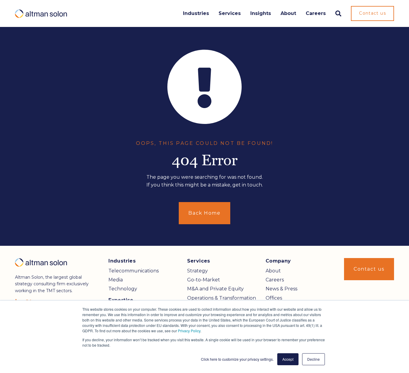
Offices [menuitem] (274, 298)
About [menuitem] (273, 271)
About (288, 13)
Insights (260, 13)
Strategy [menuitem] (197, 271)
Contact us (372, 13)
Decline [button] (313, 359)
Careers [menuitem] (275, 280)
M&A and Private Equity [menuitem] (215, 289)
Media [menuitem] (115, 280)
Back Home (204, 213)
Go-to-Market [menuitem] (203, 280)
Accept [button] (287, 359)
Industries (196, 13)
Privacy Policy (189, 330)
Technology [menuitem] (122, 289)
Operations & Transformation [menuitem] (221, 298)
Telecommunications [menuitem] (133, 271)
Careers (316, 13)
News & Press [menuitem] (281, 289)
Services (230, 13)
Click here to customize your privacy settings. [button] (237, 359)
